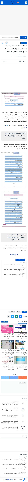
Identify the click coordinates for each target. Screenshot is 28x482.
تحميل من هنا (14, 254)
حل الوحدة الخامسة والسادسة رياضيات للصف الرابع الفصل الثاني (8, 352)
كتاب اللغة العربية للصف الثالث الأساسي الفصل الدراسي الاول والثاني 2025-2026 (10, 404)
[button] (20, 316)
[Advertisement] (14, 20)
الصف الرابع (19, 311)
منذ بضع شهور (10, 333)
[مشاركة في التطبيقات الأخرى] (8, 316)
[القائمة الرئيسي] (26, 2)
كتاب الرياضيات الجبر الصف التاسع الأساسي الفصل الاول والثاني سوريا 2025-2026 (10, 429)
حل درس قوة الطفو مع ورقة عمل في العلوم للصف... (21, 368)
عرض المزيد (4, 321)
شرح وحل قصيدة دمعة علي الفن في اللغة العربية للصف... (13, 464)
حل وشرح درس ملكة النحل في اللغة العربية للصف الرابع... (13, 473)
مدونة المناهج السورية (8, 479)
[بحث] (2, 2)
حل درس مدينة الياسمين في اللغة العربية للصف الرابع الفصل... (21, 352)
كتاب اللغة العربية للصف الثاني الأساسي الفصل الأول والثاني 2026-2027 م (10, 410)
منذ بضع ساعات (23, 333)
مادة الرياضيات (12, 311)
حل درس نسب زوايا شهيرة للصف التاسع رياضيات (10, 37)
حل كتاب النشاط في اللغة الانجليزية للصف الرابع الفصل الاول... (21, 336)
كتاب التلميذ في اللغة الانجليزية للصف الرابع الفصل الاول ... (9, 336)
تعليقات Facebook (14, 377)
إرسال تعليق (22, 382)
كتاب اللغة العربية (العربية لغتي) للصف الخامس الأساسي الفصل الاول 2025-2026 (9, 422)
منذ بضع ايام (15, 407)
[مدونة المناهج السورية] (15, 2)
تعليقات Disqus (5, 377)
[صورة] (23, 403)
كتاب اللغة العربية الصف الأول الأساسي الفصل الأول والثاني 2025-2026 (10, 416)
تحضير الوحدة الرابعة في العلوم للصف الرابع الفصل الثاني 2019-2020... (7, 368)
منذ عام (21, 262)
